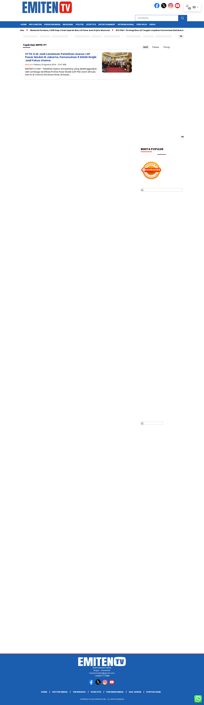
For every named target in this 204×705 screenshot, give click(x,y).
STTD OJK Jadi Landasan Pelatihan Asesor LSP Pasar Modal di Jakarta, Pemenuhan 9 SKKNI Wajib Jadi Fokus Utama (60, 57)
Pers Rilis (141, 24)
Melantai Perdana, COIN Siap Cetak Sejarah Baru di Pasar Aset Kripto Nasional (63, 30)
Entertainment (106, 24)
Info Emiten (35, 24)
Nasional (68, 24)
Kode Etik (96, 691)
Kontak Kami (153, 691)
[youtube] (178, 7)
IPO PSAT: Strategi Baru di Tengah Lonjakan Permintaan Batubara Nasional (147, 30)
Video (152, 24)
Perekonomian (52, 24)
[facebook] (157, 7)
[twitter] (164, 7)
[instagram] (171, 7)
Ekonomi (29, 64)
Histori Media (60, 691)
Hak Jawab (135, 691)
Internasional (126, 24)
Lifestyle (91, 24)
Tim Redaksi (79, 691)
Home (24, 24)
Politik (80, 24)
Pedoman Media (115, 691)
